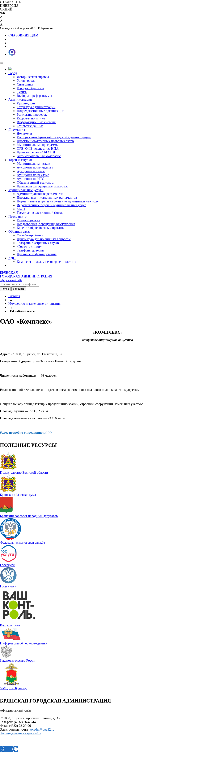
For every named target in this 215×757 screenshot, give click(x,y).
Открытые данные (30, 126)
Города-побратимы (30, 88)
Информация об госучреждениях (23, 643)
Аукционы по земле (31, 171)
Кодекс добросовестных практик (40, 227)
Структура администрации (36, 107)
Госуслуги (7, 565)
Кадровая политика (31, 118)
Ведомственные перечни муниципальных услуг (51, 205)
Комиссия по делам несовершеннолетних (46, 261)
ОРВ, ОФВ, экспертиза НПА (38, 148)
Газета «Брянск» (28, 220)
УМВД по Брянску (13, 688)
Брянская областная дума (18, 494)
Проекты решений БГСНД (36, 152)
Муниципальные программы (37, 144)
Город (12, 73)
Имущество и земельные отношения (34, 303)
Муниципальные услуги (25, 190)
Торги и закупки (20, 160)
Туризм (22, 92)
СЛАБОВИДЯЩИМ (23, 35)
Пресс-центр (17, 216)
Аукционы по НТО (31, 178)
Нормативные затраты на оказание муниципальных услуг (58, 201)
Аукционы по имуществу (35, 167)
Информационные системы (36, 122)
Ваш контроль (10, 625)
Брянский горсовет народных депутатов (29, 516)
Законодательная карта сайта (20, 733)
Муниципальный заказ (33, 163)
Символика (25, 84)
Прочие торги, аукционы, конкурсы (42, 186)
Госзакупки (8, 586)
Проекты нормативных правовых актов (45, 141)
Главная (14, 296)
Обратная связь (19, 231)
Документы (16, 129)
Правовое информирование (36, 254)
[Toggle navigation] (1, 63)
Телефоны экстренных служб (38, 243)
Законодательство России (18, 660)
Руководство (26, 103)
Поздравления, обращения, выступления (46, 224)
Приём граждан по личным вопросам (44, 239)
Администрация (20, 99)
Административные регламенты (40, 194)
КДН (12, 258)
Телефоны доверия (30, 250)
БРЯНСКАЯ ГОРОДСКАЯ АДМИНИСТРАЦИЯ (26, 276)
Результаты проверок (32, 114)
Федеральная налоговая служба (22, 542)
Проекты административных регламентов (47, 197)
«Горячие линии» (29, 246)
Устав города (26, 80)
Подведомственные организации (40, 111)
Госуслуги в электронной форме (40, 212)
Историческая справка (33, 77)
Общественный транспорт (36, 182)
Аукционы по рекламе (33, 175)
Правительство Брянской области (24, 472)
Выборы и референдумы (34, 95)
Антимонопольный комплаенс (39, 156)
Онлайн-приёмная (30, 235)
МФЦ (21, 209)
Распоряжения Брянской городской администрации (54, 137)
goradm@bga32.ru (41, 729)
